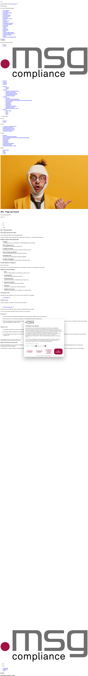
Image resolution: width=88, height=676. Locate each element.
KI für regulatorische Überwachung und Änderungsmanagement (19, 100)
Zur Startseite (6, 297)
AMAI (4, 27)
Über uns (5, 80)
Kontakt (3, 39)
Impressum (5, 669)
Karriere (7, 87)
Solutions (5, 83)
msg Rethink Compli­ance (8, 23)
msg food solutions (7, 15)
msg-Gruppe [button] (8, 22)
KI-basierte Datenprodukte (11, 106)
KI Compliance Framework (11, 94)
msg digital (5, 13)
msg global (5, 17)
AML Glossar (8, 110)
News (7, 114)
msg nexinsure (6, 20)
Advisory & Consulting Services (12, 91)
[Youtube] (3, 225)
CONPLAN (5, 28)
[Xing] (3, 224)
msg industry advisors (7, 18)
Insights (4, 84)
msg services (5, 25)
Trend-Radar (8, 104)
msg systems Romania (7, 24)
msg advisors (5, 11)
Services (5, 81)
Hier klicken (14, 3)
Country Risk (8, 103)
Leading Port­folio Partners (8, 32)
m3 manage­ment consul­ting (8, 33)
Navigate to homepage (7, 307)
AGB (4, 670)
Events (7, 113)
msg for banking (6, 16)
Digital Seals (5, 30)
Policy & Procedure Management (12, 99)
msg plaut (5, 22)
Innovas (4, 31)
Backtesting (8, 102)
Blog (7, 111)
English (4, 45)
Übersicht (8, 97)
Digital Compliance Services (11, 93)
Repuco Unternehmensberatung (9, 37)
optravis (4, 35)
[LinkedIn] (3, 222)
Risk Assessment (9, 101)
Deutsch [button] (7, 43)
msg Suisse (5, 26)
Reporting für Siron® (10, 107)
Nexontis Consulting (7, 34)
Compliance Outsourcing (11, 92)
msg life (4, 19)
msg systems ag (6, 10)
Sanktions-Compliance (10, 95)
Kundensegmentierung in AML (12, 108)
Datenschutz (5, 668)
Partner (7, 88)
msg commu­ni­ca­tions (7, 12)
